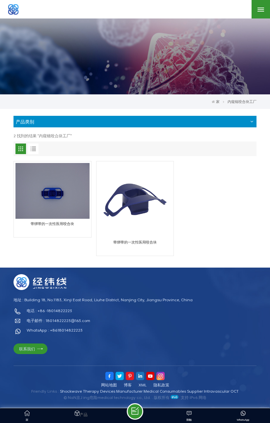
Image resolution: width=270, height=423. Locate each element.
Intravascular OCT (221, 391)
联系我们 (27, 349)
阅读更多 (49, 265)
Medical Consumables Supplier (173, 391)
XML (143, 385)
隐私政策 (161, 385)
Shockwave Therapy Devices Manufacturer (101, 391)
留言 (135, 411)
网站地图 (109, 385)
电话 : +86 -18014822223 (49, 310)
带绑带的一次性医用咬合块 (52, 223)
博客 (128, 385)
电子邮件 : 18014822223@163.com (58, 320)
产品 (84, 414)
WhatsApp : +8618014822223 (55, 330)
